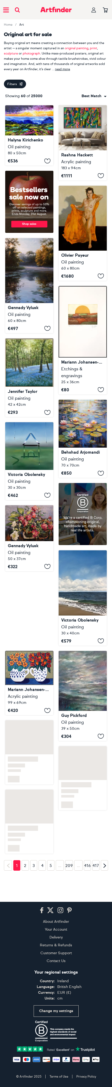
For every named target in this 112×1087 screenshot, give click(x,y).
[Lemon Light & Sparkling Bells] (29, 377)
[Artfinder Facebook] (41, 910)
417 (95, 891)
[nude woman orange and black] (83, 233)
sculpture (11, 53)
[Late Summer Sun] (83, 340)
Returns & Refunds (56, 945)
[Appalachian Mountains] (29, 135)
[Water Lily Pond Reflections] (83, 439)
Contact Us (56, 961)
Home (8, 24)
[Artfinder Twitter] (50, 910)
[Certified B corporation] (56, 1031)
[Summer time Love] (29, 683)
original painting (76, 48)
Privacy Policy (86, 1076)
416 (87, 891)
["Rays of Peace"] (29, 285)
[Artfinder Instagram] (60, 910)
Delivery (56, 937)
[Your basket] (105, 10)
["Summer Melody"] (29, 538)
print (93, 48)
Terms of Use (58, 1076)
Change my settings (56, 1011)
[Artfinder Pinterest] (69, 910)
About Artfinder (56, 921)
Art (21, 24)
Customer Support (56, 953)
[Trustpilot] (56, 1048)
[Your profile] (93, 9)
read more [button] (62, 69)
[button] (94, 96)
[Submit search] (17, 9)
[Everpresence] (83, 696)
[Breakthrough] (83, 142)
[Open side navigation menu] (6, 9)
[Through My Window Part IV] (29, 461)
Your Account (56, 929)
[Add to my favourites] (47, 160)
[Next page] (104, 891)
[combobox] (94, 96)
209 (69, 891)
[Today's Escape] (83, 598)
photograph (31, 53)
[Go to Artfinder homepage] (56, 9)
